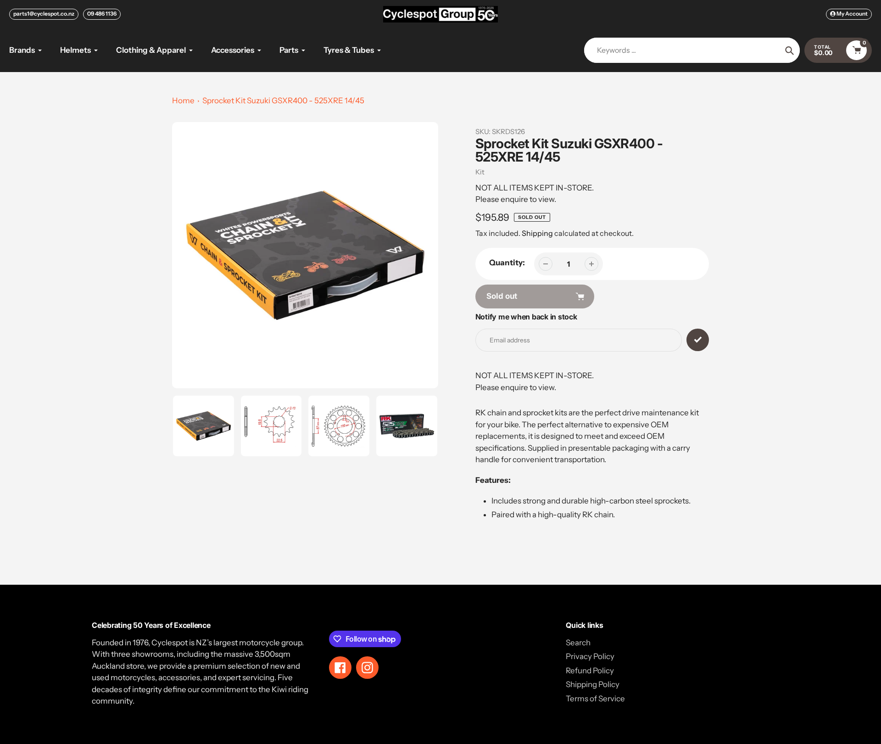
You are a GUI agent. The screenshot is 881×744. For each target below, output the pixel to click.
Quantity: (507, 262)
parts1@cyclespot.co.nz (43, 13)
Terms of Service (595, 698)
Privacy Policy (590, 656)
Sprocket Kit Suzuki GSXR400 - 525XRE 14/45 (283, 100)
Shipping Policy (592, 684)
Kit (480, 172)
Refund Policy (590, 670)
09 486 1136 (102, 13)
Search (578, 642)
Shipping (537, 233)
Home (183, 100)
